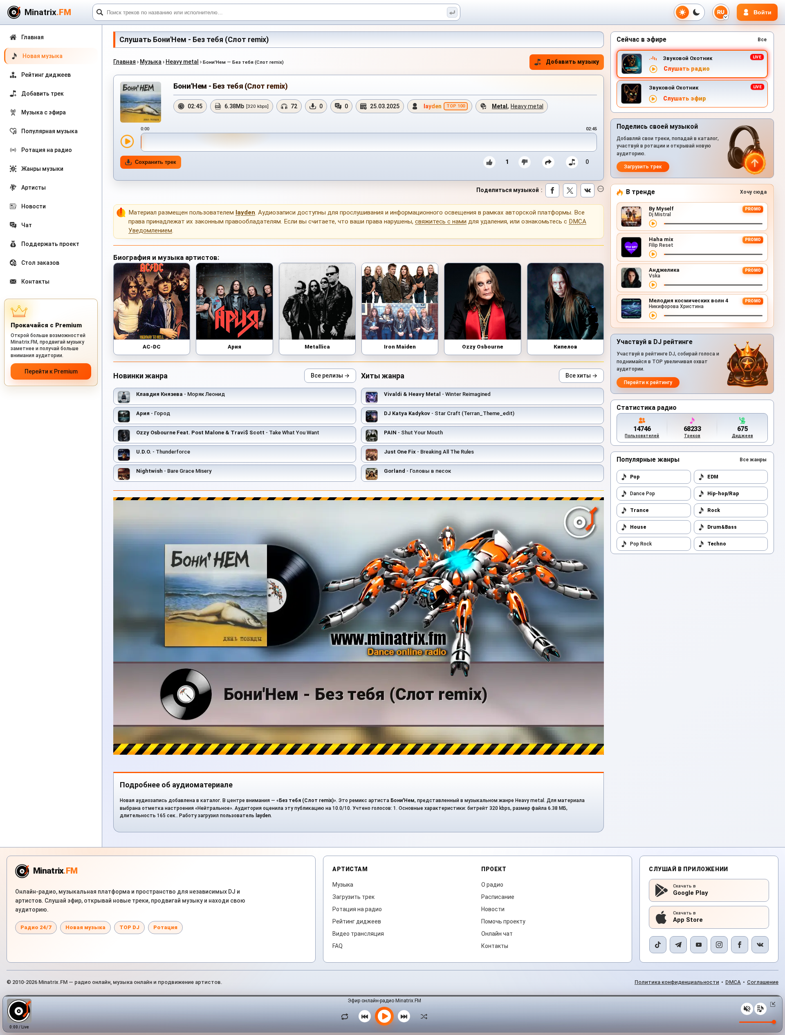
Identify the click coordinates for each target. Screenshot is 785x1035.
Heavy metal (182, 61)
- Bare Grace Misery (173, 471)
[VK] (760, 944)
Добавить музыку (572, 61)
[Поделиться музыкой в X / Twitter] (570, 190)
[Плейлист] (760, 1009)
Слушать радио (687, 69)
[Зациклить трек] (346, 1016)
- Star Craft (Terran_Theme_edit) (449, 413)
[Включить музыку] (384, 1016)
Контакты (494, 946)
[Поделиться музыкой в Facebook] (552, 190)
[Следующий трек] (404, 1016)
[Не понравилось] (524, 162)
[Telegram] (678, 944)
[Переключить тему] (689, 12)
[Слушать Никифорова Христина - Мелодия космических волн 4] (653, 315)
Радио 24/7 (36, 927)
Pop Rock (641, 544)
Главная (124, 61)
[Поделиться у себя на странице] (548, 162)
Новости (493, 909)
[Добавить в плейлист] (572, 162)
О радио (492, 884)
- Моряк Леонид (180, 394)
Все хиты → (581, 375)
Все (762, 39)
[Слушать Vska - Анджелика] (653, 285)
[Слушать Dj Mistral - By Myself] (653, 223)
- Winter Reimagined (437, 394)
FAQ (337, 946)
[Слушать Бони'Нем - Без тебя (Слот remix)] (127, 141)
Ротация (165, 927)
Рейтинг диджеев (356, 921)
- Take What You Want (227, 432)
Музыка (150, 61)
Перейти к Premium (51, 371)
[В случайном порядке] (422, 1016)
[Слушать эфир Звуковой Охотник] (653, 99)
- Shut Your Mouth (413, 432)
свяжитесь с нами (441, 221)
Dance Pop (642, 493)
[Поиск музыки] (452, 12)
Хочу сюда (753, 192)
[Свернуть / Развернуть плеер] (771, 1004)
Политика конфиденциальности (677, 982)
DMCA (733, 982)
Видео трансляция (358, 933)
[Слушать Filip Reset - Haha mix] (653, 254)
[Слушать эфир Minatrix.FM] (653, 69)
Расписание (497, 897)
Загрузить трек (643, 167)
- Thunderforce (163, 452)
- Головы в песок (417, 471)
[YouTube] (698, 944)
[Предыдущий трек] (365, 1016)
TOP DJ (129, 927)
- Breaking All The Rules (429, 452)
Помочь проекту (503, 921)
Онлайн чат (497, 933)
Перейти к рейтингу (648, 382)
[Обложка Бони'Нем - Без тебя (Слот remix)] (140, 102)
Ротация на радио (357, 909)
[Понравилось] (489, 162)
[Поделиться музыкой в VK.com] (587, 190)
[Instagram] (719, 944)
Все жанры (753, 460)
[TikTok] (657, 944)
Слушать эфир (684, 99)
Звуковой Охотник (687, 58)
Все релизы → (330, 375)
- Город (153, 413)
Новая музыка (85, 927)
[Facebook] (739, 944)
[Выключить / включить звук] (747, 1009)
